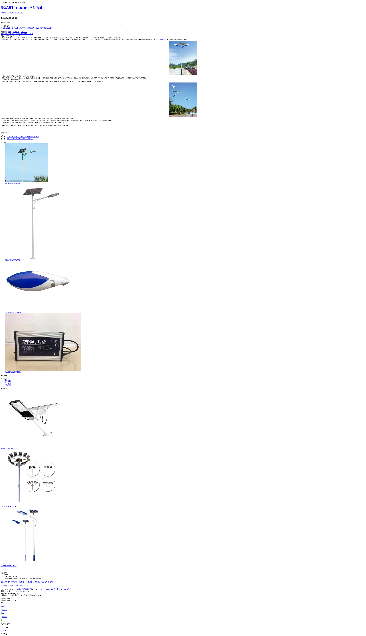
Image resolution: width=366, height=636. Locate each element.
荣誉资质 (43, 28)
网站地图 (36, 7)
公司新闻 (8, 381)
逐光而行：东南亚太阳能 (13, 372)
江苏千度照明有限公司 (23, 589)
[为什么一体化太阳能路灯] (26, 181)
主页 (9, 32)
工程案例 (30, 28)
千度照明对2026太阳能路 (13, 312)
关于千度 (10, 28)
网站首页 (4, 28)
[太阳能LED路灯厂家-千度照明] (12, 13)
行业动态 (24, 32)
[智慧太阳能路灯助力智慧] (36, 258)
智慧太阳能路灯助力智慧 (13, 260)
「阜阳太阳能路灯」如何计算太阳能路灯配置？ (23, 137)
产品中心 (17, 28)
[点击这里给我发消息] (4, 606)
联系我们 (7, 7)
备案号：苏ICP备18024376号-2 (60, 589)
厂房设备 (36, 28)
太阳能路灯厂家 (162, 39)
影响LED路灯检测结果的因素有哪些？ (20, 139)
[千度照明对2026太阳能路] (39, 310)
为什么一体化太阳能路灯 (13, 183)
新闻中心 (23, 28)
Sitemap (21, 7)
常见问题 (8, 385)
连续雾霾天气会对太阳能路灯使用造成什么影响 (17, 34)
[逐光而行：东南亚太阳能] (43, 370)
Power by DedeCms (44, 589)
